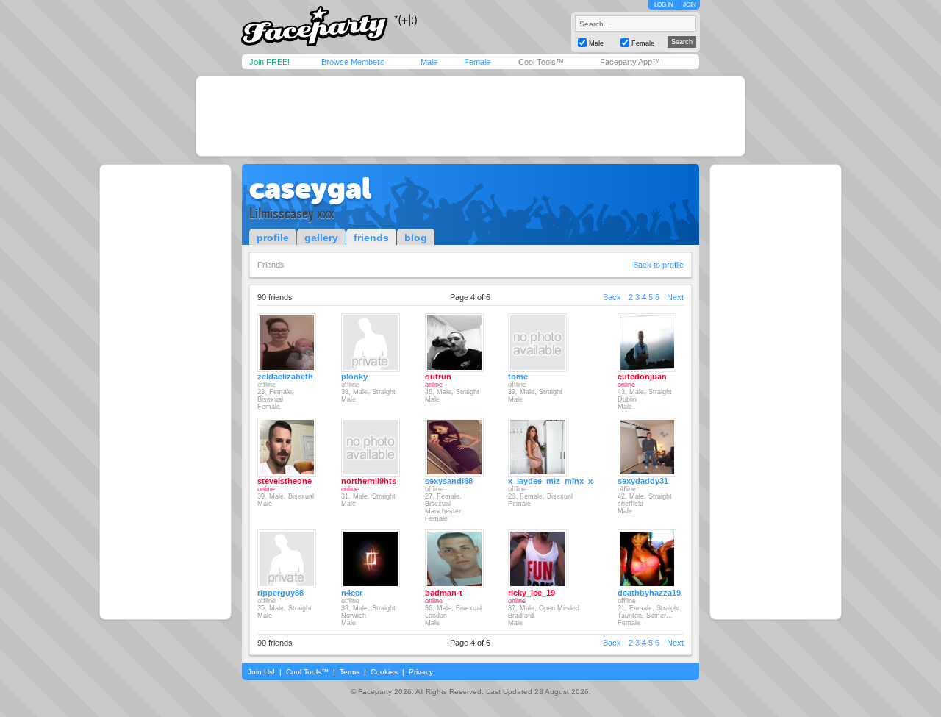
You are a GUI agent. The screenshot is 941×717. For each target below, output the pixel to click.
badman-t (443, 592)
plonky (354, 376)
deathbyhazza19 (649, 592)
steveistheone (284, 481)
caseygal (310, 188)
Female (477, 61)
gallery (321, 237)
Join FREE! (269, 61)
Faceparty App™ (630, 61)
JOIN (689, 4)
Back (612, 297)
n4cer (351, 592)
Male (429, 61)
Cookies (384, 672)
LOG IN (663, 4)
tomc (518, 376)
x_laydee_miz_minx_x (550, 481)
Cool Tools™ (541, 61)
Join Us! (261, 672)
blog (415, 237)
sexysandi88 (449, 481)
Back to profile (658, 264)
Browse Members (352, 61)
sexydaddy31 (643, 481)
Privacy (421, 672)
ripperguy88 (280, 592)
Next (675, 297)
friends (371, 237)
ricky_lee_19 (531, 592)
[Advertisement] (470, 116)
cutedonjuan (642, 376)
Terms (349, 672)
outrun (438, 376)
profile (273, 237)
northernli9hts (368, 481)
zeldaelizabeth (285, 376)
